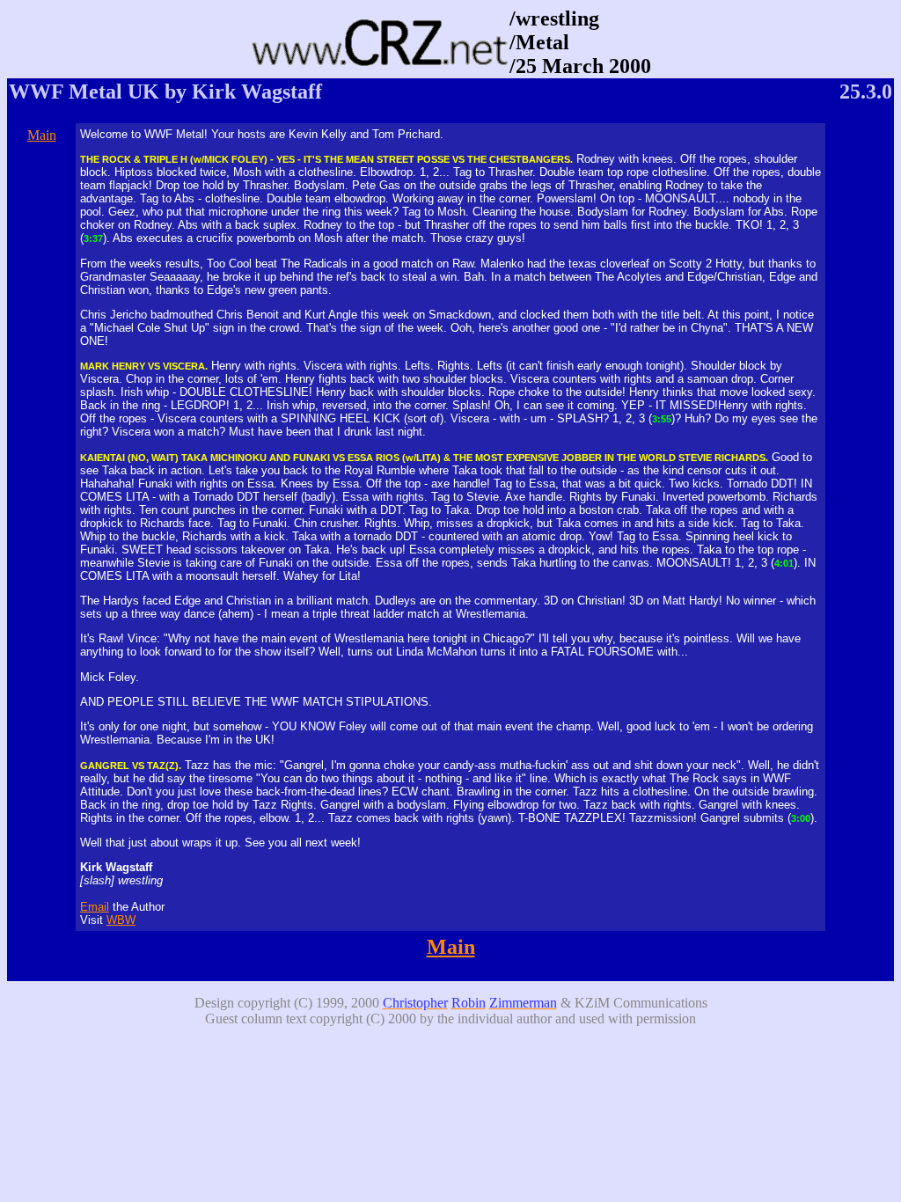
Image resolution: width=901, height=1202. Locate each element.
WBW (121, 920)
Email (94, 906)
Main (41, 135)
